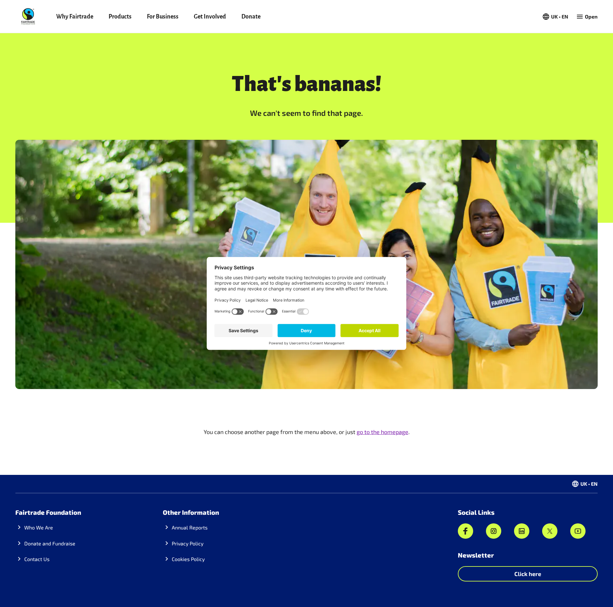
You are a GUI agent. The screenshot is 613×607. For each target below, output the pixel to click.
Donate (251, 16)
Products (120, 16)
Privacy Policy (187, 543)
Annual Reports (190, 527)
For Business (162, 16)
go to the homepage (382, 431)
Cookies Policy (188, 559)
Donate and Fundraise (49, 543)
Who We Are (38, 527)
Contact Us (36, 559)
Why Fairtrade (74, 16)
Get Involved (210, 16)
